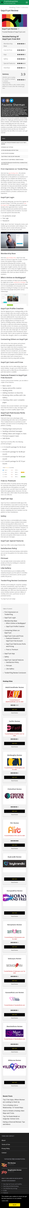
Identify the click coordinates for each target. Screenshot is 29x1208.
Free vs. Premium (12, 649)
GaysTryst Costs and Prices (13, 636)
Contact (4, 1153)
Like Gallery (10, 669)
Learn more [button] (5, 1200)
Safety (6, 657)
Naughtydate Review (14, 1170)
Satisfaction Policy (12, 662)
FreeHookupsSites (11, 1)
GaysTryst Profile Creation (15, 626)
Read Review (14, 713)
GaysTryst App (9, 653)
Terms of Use (6, 1144)
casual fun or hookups (19, 282)
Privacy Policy (6, 1148)
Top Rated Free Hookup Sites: (14, 1159)
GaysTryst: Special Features (14, 660)
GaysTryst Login (10, 618)
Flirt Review (12, 1163)
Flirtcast (9, 665)
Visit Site (14, 709)
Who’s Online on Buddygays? (16, 623)
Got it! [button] (14, 1204)
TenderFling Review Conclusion (15, 673)
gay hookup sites (13, 173)
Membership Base (10, 621)
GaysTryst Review (9, 29)
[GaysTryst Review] (14, 20)
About (3, 1140)
